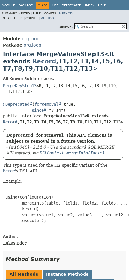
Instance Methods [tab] (67, 274)
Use (55, 5)
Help (102, 5)
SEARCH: (66, 26)
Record (44, 61)
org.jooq (31, 38)
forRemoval (46, 104)
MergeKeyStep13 (20, 85)
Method (66, 13)
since (38, 110)
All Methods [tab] (24, 274)
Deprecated (72, 5)
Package (26, 5)
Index (89, 5)
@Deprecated (16, 104)
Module (8, 5)
